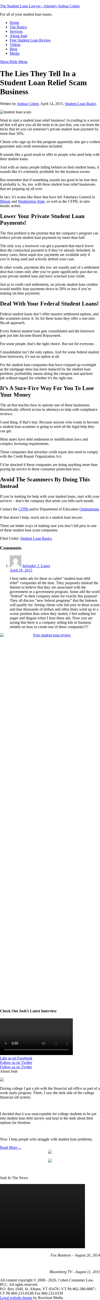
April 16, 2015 (21, 570)
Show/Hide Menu (13, 62)
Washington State (31, 201)
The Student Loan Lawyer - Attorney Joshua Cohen (40, 6)
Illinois (5, 201)
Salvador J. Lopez (36, 566)
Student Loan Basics (80, 104)
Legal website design (16, 1298)
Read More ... (10, 1147)
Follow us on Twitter (16, 1062)
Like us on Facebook (16, 1058)
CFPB (23, 509)
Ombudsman (89, 509)
